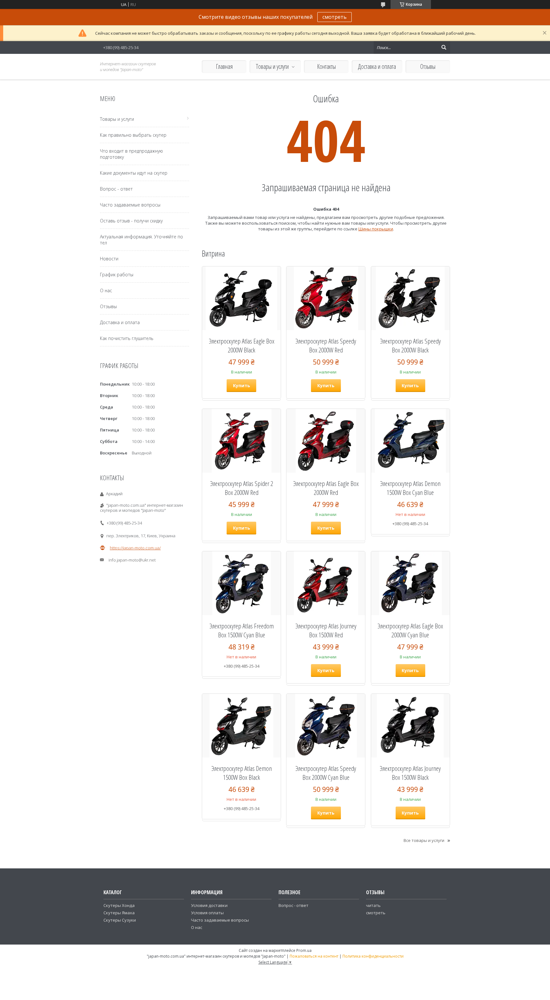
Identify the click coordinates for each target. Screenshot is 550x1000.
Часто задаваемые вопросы (130, 205)
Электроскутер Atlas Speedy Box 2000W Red (325, 345)
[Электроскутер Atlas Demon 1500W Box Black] (241, 725)
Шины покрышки (375, 229)
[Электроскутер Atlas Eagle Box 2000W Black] (241, 298)
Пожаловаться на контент (314, 956)
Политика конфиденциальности (373, 956)
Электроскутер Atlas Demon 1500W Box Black (241, 773)
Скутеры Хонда (119, 905)
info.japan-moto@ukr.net (132, 559)
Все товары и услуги (424, 840)
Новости (109, 259)
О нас (106, 290)
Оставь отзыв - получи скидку (131, 221)
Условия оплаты (207, 913)
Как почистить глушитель (126, 338)
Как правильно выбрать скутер (133, 135)
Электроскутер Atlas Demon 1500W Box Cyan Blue (410, 488)
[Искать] (443, 47)
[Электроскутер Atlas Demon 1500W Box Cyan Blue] (410, 441)
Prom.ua (304, 950)
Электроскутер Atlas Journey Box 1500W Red (325, 630)
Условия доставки (209, 905)
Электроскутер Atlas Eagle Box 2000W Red (326, 488)
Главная (224, 66)
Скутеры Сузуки (119, 920)
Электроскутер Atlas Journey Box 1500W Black (410, 773)
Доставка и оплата (377, 66)
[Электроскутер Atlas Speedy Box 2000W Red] (325, 298)
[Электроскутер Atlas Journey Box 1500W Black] (410, 725)
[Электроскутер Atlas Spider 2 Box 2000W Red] (241, 441)
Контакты (326, 66)
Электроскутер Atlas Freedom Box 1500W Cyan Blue (241, 630)
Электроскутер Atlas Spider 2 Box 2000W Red (241, 488)
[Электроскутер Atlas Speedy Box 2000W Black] (410, 298)
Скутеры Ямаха (119, 913)
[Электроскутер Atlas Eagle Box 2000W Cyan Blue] (410, 583)
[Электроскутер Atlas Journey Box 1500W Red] (325, 583)
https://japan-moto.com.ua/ (135, 547)
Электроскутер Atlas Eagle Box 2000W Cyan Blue (410, 630)
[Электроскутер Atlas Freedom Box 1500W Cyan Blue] (241, 583)
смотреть (334, 16)
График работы (116, 275)
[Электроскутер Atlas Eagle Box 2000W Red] (325, 441)
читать (373, 905)
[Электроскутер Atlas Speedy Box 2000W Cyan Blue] (325, 725)
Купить (241, 385)
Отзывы (427, 66)
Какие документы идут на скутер (133, 173)
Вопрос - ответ (116, 189)
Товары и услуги (272, 66)
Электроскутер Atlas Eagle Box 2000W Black (241, 345)
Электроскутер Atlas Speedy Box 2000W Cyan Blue (325, 773)
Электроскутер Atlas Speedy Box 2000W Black (410, 345)
